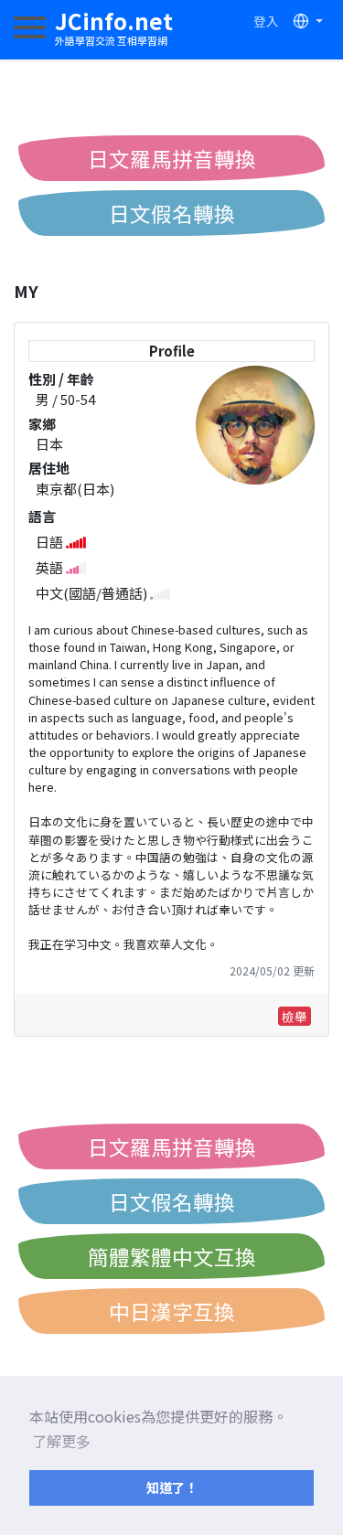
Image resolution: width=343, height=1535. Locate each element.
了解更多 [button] (61, 1441)
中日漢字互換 (172, 1311)
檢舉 (294, 1016)
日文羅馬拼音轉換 (172, 158)
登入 (266, 21)
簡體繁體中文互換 (172, 1256)
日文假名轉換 (172, 213)
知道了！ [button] (172, 1487)
